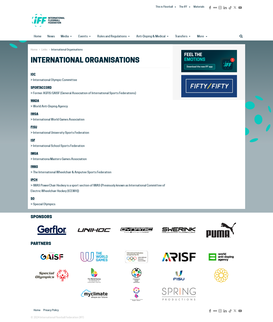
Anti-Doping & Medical (150, 36)
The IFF (183, 6)
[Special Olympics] (52, 275)
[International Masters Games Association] (136, 275)
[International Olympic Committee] (136, 257)
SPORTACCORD (41, 87)
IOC (33, 74)
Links (44, 49)
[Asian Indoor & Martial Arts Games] (136, 294)
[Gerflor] (52, 230)
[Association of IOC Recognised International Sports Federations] (179, 257)
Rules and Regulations (112, 36)
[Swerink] (179, 230)
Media (65, 36)
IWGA (34, 114)
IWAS (34, 166)
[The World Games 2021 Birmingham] (94, 275)
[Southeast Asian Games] (221, 275)
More (200, 36)
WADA (35, 101)
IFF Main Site (48, 20)
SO (33, 198)
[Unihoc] (94, 230)
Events (83, 36)
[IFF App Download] (209, 60)
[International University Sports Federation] (179, 275)
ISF (33, 140)
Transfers (181, 36)
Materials (199, 6)
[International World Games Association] (94, 257)
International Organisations (67, 49)
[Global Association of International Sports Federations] (52, 257)
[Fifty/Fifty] (209, 85)
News (51, 36)
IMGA (34, 153)
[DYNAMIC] (136, 230)
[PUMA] (221, 230)
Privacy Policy (51, 310)
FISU (34, 127)
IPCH (34, 180)
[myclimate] (94, 294)
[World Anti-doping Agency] (221, 257)
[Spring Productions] (179, 294)
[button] (175, 7)
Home (37, 36)
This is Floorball (164, 6)
